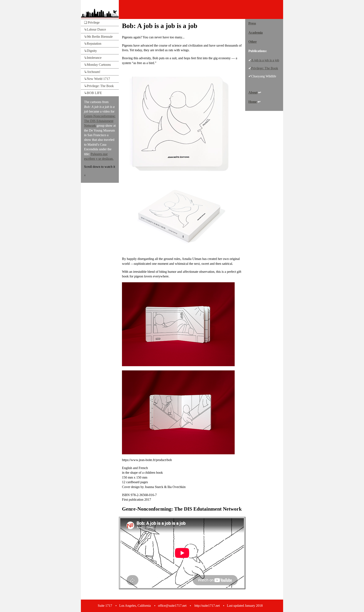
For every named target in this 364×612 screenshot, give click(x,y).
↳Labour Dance (95, 29)
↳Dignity (90, 50)
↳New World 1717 (97, 79)
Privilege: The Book (264, 68)
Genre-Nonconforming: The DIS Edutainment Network (99, 120)
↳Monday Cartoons (97, 64)
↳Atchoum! (92, 72)
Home (252, 102)
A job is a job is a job (265, 60)
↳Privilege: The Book (99, 86)
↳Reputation (92, 43)
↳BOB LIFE (93, 93)
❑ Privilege (92, 22)
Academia (255, 32)
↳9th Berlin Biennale (98, 36)
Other (252, 41)
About (252, 92)
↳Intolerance (93, 57)
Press (252, 23)
